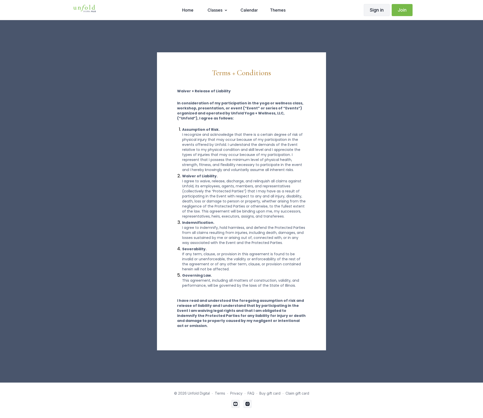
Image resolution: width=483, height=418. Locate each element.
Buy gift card (269, 393)
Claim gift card (297, 393)
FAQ (251, 393)
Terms (220, 393)
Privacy (236, 393)
